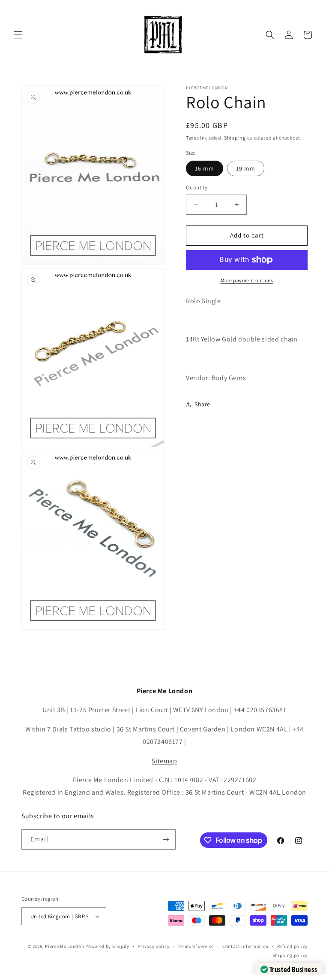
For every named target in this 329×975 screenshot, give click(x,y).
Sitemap (164, 760)
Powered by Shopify (107, 946)
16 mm (204, 168)
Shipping (235, 137)
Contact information (245, 946)
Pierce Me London (64, 946)
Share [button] (202, 404)
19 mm (245, 168)
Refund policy (292, 946)
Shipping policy (290, 955)
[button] (18, 34)
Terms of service (196, 946)
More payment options (247, 280)
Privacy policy (153, 946)
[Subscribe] (165, 839)
